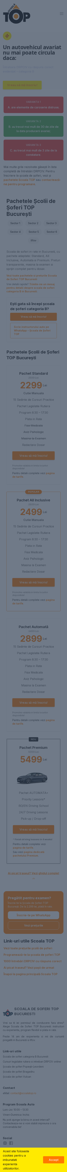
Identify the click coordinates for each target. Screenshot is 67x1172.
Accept (53, 1160)
